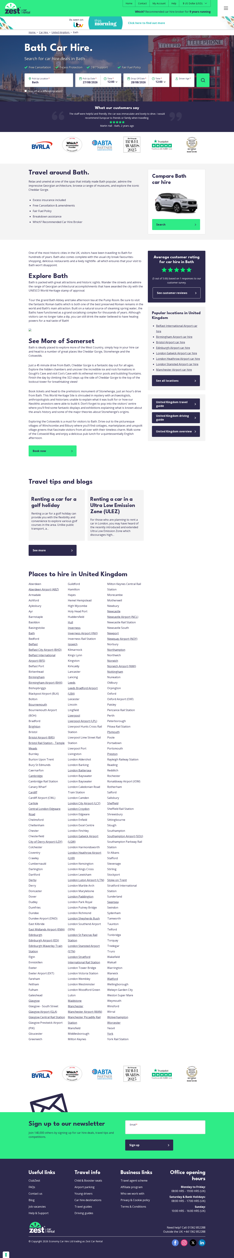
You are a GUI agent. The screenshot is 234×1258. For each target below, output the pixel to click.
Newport (113, 633)
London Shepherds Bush (84, 918)
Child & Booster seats (88, 1180)
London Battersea (79, 770)
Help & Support (38, 1213)
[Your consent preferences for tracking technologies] (6, 1254)
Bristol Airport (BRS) (42, 737)
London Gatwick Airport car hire (176, 353)
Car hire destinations (88, 1200)
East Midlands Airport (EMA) (47, 929)
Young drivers (84, 1193)
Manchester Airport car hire (174, 370)
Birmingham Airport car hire (174, 337)
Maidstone (75, 1001)
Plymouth (113, 732)
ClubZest (34, 1180)
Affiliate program (132, 1187)
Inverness (74, 628)
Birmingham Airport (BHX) (45, 683)
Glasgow (34, 1001)
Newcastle (113, 611)
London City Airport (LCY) (84, 803)
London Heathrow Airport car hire (178, 359)
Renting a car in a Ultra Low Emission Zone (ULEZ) (112, 505)
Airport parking (85, 1187)
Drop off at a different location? (44, 91)
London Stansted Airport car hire (177, 364)
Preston (112, 754)
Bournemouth (38, 704)
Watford (112, 979)
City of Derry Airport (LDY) (45, 842)
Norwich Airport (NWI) (121, 666)
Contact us (35, 1193)
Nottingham (115, 672)
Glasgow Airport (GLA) (43, 1012)
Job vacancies (37, 1206)
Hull (70, 622)
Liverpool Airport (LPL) (82, 721)
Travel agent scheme (134, 1180)
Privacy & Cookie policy (135, 1200)
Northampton (116, 650)
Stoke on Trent (117, 880)
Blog (32, 1200)
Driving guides (84, 1213)
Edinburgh (35, 935)
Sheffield (112, 803)
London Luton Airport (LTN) (86, 880)
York (110, 1034)
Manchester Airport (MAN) (85, 1012)
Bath (32, 633)
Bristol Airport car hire (170, 342)
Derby (32, 880)
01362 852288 (196, 1227)
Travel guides (83, 1206)
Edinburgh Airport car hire (173, 348)
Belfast (33, 644)
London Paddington (80, 896)
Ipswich (72, 644)
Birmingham (37, 677)
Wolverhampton (117, 1017)
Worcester (114, 1023)
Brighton (34, 726)
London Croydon (78, 809)
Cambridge (36, 776)
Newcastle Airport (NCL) (122, 617)
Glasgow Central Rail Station (47, 1017)
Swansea (113, 902)
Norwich (112, 661)
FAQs (32, 1187)
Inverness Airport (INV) (83, 633)
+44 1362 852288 (194, 1231)
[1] (203, 80)
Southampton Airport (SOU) (125, 836)
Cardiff (33, 792)
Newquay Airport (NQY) (122, 639)
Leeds (71, 683)
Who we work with (132, 1193)
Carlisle (33, 803)
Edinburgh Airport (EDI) (44, 940)
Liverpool (74, 715)
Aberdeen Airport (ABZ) (44, 589)
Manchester (75, 1006)
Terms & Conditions (133, 1206)
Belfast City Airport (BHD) (45, 650)
